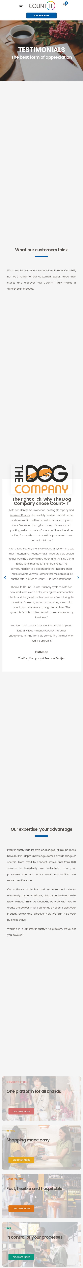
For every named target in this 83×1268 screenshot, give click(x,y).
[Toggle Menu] (21, 5)
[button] (41, 15)
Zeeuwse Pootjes (20, 515)
